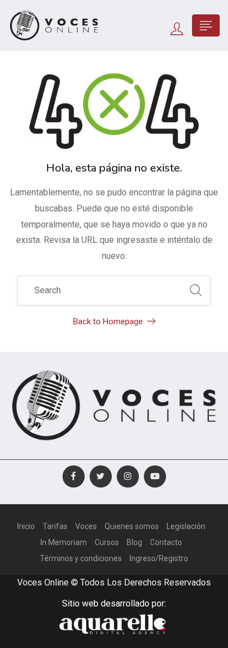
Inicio (26, 526)
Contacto (166, 542)
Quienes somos (132, 526)
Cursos (107, 542)
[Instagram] (128, 476)
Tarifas (55, 526)
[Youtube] (155, 476)
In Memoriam (63, 542)
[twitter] (101, 476)
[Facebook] (74, 476)
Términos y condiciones (81, 558)
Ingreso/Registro (158, 558)
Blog (134, 542)
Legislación (186, 526)
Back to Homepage (108, 321)
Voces (86, 526)
